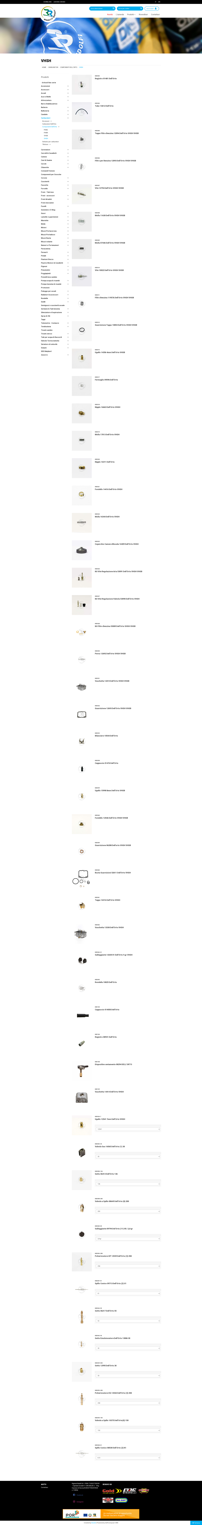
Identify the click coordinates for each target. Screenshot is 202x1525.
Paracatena (45, 249)
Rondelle (44, 298)
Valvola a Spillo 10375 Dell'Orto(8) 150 (111, 1420)
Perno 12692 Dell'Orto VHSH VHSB (110, 653)
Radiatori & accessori (49, 295)
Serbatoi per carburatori (50, 142)
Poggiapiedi (45, 273)
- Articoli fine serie (48, 83)
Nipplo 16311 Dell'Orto (105, 462)
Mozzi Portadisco (48, 235)
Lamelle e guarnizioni (49, 217)
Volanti (44, 348)
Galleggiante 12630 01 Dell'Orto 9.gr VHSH (113, 955)
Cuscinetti (45, 182)
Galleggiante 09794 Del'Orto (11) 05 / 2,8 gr (114, 1229)
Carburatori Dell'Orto (49, 124)
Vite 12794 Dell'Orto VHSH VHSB (109, 188)
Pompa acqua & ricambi (50, 281)
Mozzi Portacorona (48, 231)
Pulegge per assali (48, 291)
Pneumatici (45, 270)
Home (44, 67)
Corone (44, 178)
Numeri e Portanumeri (50, 245)
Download (48, 2)
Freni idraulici (46, 199)
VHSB (46, 136)
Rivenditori (143, 14)
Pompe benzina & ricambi (51, 284)
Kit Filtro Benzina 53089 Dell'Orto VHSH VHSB (115, 626)
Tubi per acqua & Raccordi (51, 337)
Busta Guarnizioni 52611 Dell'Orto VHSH (113, 873)
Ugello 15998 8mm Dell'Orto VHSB (110, 790)
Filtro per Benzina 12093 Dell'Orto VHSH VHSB (115, 161)
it (155, 2)
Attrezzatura (46, 100)
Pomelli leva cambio (49, 277)
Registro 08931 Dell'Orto (106, 1037)
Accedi (151, 8)
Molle (43, 224)
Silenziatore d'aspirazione (51, 312)
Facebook (80, 1495)
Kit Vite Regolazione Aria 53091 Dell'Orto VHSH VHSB (118, 571)
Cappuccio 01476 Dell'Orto (106, 763)
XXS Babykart (46, 351)
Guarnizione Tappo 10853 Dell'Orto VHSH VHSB (116, 325)
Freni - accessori (48, 196)
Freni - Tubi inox (47, 192)
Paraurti (44, 252)
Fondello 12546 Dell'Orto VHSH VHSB (111, 818)
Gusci (43, 213)
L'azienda (120, 14)
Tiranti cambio (46, 330)
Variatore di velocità (49, 344)
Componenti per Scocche (51, 174)
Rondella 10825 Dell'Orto (106, 982)
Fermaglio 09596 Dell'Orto (106, 380)
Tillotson (45, 144)
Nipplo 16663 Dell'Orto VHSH (107, 407)
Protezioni (45, 288)
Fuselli (43, 206)
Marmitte (44, 220)
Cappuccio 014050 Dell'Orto (107, 1009)
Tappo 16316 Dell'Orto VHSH (107, 900)
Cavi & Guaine (46, 160)
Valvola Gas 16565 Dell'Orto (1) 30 (110, 1146)
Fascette (44, 185)
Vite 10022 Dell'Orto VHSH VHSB (109, 270)
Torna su (197, 1523)
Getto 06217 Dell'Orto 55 (105, 1311)
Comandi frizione (48, 171)
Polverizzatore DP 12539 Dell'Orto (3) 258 (113, 1256)
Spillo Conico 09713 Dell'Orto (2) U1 (110, 1283)
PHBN (46, 133)
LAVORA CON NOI (59, 2)
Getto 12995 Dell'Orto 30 (105, 1365)
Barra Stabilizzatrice (49, 104)
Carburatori (53, 67)
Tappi (43, 320)
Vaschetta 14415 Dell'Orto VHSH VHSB (112, 681)
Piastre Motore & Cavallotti (52, 263)
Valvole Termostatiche (50, 341)
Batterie (44, 107)
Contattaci (155, 14)
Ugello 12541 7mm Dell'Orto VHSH (110, 1119)
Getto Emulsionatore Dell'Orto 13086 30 (112, 1338)
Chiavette (45, 167)
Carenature (45, 150)
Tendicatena (46, 327)
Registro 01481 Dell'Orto (106, 78)
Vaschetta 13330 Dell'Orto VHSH (109, 927)
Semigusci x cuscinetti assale (53, 305)
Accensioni (45, 86)
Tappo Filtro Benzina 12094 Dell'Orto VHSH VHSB (117, 133)
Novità (110, 14)
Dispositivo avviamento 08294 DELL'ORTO (113, 1064)
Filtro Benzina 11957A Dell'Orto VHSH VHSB (114, 297)
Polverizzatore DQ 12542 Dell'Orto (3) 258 (113, 1393)
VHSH (46, 138)
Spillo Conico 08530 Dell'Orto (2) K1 (110, 1448)
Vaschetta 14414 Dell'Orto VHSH (109, 1092)
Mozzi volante (46, 242)
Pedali (43, 256)
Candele (44, 114)
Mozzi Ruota (46, 238)
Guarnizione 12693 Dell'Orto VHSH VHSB (113, 708)
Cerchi (43, 164)
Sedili (43, 302)
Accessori (45, 90)
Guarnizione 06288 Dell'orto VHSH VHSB (113, 845)
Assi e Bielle (46, 97)
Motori (43, 228)
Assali (43, 93)
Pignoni (44, 266)
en (159, 2)
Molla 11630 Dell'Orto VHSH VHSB (110, 215)
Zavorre (44, 355)
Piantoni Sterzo (47, 259)
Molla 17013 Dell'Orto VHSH (107, 434)
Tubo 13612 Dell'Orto (104, 106)
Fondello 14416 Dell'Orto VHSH (108, 489)
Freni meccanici (47, 203)
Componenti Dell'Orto (68, 67)
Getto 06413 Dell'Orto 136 (106, 1174)
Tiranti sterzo (46, 334)
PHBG (46, 130)
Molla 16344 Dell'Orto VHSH (107, 517)
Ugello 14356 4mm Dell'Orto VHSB (110, 352)
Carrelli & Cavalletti (48, 153)
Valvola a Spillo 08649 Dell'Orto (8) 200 (112, 1201)
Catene (44, 157)
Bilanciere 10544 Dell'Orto (106, 736)
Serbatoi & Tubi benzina (50, 309)
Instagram (80, 1502)
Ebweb (93, 1523)
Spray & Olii (45, 316)
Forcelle (44, 189)
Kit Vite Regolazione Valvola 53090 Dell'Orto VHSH (117, 599)
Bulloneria (45, 111)
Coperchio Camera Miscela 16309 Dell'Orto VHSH (117, 544)
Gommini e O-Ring (48, 210)
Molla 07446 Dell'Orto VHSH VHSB (110, 243)
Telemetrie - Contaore (50, 323)
